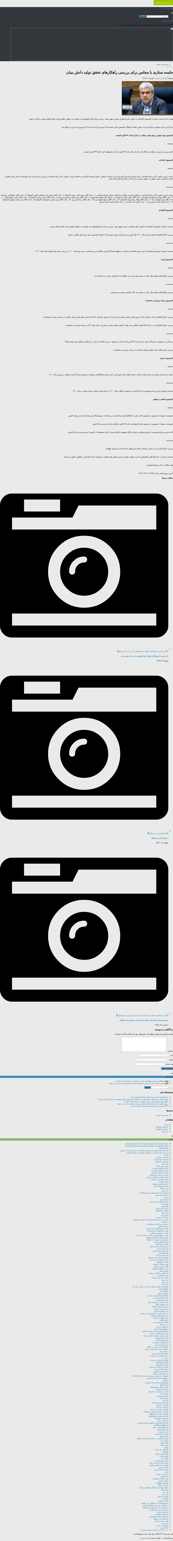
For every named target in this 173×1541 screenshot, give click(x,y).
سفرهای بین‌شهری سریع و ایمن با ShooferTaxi (150, 1376)
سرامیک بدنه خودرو (160, 1371)
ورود (166, 1124)
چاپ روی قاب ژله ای (160, 1277)
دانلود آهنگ (164, 1320)
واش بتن (165, 1523)
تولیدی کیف (163, 1271)
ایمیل (170, 1060)
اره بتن (165, 1197)
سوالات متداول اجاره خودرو (157, 1378)
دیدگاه (170, 1051)
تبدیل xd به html (162, 1255)
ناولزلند (165, 1498)
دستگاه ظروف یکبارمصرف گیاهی (155, 1331)
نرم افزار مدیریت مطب (159, 1510)
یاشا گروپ (164, 1527)
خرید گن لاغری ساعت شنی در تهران (154, 1313)
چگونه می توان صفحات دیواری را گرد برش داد (150, 1286)
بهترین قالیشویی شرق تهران (157, 1231)
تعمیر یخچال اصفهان (160, 1264)
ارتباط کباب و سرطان (159, 838)
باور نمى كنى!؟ (167, 8)
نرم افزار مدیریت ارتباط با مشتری (155, 1505)
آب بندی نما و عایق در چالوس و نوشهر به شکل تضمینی (147, 1152)
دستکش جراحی (162, 1327)
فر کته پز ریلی (162, 1420)
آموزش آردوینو (162, 1157)
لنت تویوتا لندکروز (161, 1460)
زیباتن (166, 1358)
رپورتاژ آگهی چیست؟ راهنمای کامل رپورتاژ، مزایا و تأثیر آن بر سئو (142, 1103)
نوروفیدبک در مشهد (160, 1519)
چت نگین (164, 1284)
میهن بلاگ (164, 1489)
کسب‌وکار (164, 1445)
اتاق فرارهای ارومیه (160, 1168)
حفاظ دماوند (163, 1289)
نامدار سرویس (162, 1496)
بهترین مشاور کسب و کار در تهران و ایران (152, 1235)
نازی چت (164, 1494)
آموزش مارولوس (161, 1161)
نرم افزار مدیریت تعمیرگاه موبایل (155, 1507)
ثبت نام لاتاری (163, 1275)
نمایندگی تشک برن (161, 1514)
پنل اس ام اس (162, 1248)
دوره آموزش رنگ (161, 1344)
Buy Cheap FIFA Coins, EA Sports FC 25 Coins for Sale (147, 1143)
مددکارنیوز (164, 1476)
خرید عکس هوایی (161, 1304)
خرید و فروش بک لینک (163, 3)
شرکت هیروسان (161, 1389)
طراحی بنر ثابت (162, 1405)
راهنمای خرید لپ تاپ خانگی (157, 1347)
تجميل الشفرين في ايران (158, 1260)
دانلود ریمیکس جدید (160, 1322)
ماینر (166, 1472)
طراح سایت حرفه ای (160, 1402)
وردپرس (165, 1131)
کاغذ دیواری (163, 1443)
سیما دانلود (164, 1385)
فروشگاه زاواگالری (160, 1425)
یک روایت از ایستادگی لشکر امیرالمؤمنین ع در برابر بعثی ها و (144, 656)
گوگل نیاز (164, 1458)
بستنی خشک (163, 1226)
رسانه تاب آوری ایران (160, 1353)
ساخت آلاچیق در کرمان (159, 1360)
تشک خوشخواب (162, 1262)
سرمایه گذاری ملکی (160, 1373)
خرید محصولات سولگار (159, 1315)
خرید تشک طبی (162, 1300)
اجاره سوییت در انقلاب (159, 1179)
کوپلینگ (165, 1452)
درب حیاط (164, 1324)
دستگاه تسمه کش (161, 1329)
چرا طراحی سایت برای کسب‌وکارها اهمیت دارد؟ (149, 1097)
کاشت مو (164, 1440)
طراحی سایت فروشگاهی (158, 1414)
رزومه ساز (164, 1351)
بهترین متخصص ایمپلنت (159, 1233)
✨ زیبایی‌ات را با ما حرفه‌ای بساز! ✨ (153, 1530)
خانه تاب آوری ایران (160, 1297)
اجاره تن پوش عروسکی (159, 1175)
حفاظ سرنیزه (163, 1293)
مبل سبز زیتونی (162, 1474)
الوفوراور (164, 1204)
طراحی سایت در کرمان (159, 1409)
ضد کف (165, 1400)
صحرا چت (164, 1393)
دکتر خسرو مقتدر (161, 1338)
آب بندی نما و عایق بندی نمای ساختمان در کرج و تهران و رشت (144, 1150)
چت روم (165, 1280)
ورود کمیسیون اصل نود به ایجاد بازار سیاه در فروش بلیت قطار (144, 1020)
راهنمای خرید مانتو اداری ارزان (156, 1349)
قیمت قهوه (164, 1436)
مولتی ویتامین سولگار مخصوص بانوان (153, 1487)
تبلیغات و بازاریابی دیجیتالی (158, 1257)
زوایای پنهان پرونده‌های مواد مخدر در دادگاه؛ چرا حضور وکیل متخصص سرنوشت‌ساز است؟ (133, 1099)
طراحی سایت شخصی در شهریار (155, 1411)
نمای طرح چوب (162, 1512)
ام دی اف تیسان (162, 1208)
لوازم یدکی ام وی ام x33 (158, 1463)
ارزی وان (164, 1190)
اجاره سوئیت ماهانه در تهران (157, 1177)
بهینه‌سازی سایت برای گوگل (157, 1239)
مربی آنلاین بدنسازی (160, 1478)
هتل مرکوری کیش (161, 1521)
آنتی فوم (165, 1164)
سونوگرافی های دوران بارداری (156, 1382)
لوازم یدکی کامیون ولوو (159, 1465)
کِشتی (166, 1447)
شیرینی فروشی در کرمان (158, 1391)
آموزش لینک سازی (161, 1159)
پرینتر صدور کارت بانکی (159, 1246)
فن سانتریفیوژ (162, 1429)
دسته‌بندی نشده (162, 64)
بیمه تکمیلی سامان (161, 1242)
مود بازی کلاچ (163, 1485)
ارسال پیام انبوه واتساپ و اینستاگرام (154, 1193)
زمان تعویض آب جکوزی (159, 1356)
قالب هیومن (144, 1538)
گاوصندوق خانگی (161, 1454)
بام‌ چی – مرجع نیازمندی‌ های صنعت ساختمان (150, 1219)
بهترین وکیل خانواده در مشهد (157, 1237)
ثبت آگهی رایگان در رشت (158, 1273)
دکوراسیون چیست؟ (160, 1342)
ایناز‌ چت (165, 1213)
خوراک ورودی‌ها (162, 1127)
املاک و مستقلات (161, 1210)
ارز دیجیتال (164, 1188)
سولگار (165, 1380)
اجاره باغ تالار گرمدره (160, 1170)
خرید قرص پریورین (161, 1309)
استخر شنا (164, 1199)
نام (171, 1055)
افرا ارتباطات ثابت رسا (159, 1201)
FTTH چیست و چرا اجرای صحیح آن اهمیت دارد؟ (149, 1106)
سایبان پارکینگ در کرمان (158, 1367)
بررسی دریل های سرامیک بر (157, 1224)
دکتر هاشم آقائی (162, 1340)
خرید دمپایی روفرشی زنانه (158, 1302)
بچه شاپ (164, 1222)
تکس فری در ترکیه (161, 1266)
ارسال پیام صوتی (161, 1195)
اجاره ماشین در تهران (160, 1184)
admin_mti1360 (161, 78)
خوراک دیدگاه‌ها (162, 1129)
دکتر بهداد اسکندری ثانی (159, 1333)
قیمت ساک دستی (161, 1434)
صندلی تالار (163, 1398)
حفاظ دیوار (164, 1291)
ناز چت (165, 1492)
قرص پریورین (163, 1431)
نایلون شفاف (163, 1501)
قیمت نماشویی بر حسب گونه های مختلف (152, 1438)
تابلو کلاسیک (163, 1253)
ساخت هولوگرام (162, 1362)
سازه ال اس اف (162, 1364)
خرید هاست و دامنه (160, 1318)
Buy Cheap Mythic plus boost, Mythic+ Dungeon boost (146, 1146)
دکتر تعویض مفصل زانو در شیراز (155, 1335)
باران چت (164, 1215)
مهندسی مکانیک (162, 1483)
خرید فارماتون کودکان (159, 1306)
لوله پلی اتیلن (163, 1467)
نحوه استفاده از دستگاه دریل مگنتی (154, 1503)
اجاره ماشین (163, 1181)
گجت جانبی (163, 1456)
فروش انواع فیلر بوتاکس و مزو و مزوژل (152, 1423)
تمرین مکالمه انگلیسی (159, 1268)
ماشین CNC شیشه (161, 1469)
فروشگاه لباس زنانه (160, 1427)
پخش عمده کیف (162, 1244)
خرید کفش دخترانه (161, 1311)
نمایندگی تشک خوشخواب (158, 1516)
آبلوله (166, 1155)
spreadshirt (163, 1148)
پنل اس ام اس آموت (160, 1251)
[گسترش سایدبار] (172, 1073)
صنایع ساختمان (162, 1396)
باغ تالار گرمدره (162, 1217)
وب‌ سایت (169, 1064)
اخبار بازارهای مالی (160, 1186)
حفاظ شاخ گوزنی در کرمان (157, 1295)
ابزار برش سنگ (162, 1166)
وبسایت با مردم (162, 1525)
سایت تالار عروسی (161, 1369)
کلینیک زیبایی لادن (161, 1449)
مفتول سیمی (163, 1481)
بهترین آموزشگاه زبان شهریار (157, 1228)
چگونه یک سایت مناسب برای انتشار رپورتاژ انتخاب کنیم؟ (146, 1101)
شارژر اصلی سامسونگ (159, 1387)
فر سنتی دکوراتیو (161, 1418)
